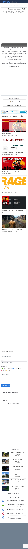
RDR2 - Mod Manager (7, 133)
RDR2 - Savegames (7, 400)
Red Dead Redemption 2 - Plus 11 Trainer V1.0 (13, 210)
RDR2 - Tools (20, 11)
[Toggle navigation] (1, 1)
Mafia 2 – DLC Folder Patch (17, 509)
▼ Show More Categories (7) (14, 403)
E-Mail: (2, 360)
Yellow (8, 370)
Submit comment (6, 385)
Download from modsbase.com (14, 105)
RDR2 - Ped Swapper (7, 191)
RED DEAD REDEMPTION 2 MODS (10, 392)
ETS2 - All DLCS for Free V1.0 (18, 480)
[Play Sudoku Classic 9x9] (14, 112)
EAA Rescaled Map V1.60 (18, 486)
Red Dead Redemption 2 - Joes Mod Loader (13, 229)
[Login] (22, 1)
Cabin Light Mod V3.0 (18, 466)
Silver (10, 368)
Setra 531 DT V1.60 (17, 459)
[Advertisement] (14, 29)
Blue (16, 368)
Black (21, 368)
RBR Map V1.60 (17, 473)
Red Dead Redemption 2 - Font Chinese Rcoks (13, 152)
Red (3, 370)
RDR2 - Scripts (6, 395)
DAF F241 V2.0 (20, 500)
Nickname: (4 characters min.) (7, 354)
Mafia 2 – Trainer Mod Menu (17, 452)
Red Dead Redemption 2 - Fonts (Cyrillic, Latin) (13, 171)
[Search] (26, 1)
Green (4, 368)
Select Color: (4, 366)
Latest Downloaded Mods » (14, 493)
